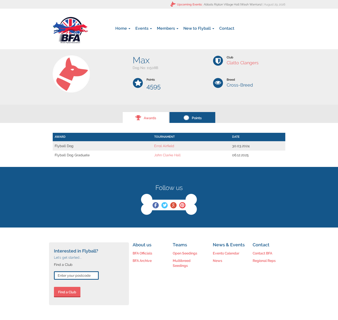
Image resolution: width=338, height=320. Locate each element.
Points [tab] (197, 118)
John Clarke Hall (167, 155)
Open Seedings (185, 253)
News (217, 261)
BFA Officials (142, 253)
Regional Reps (264, 261)
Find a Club (67, 292)
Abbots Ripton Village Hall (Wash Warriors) (233, 4)
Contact (226, 28)
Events (142, 28)
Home (121, 28)
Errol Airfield (164, 146)
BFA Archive (142, 261)
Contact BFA (262, 253)
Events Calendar (226, 253)
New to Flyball (197, 28)
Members (166, 28)
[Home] (70, 30)
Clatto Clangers (243, 62)
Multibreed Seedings (182, 263)
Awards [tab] (150, 118)
